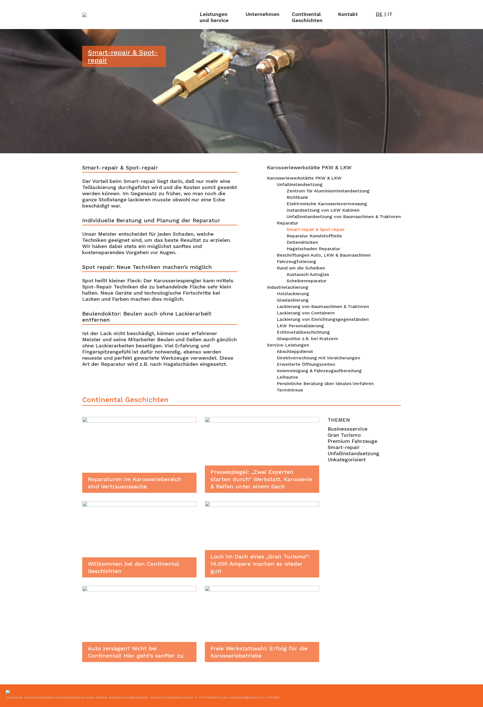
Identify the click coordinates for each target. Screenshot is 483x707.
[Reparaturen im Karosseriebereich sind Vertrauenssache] (139, 454)
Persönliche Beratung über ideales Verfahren (325, 383)
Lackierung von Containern (306, 313)
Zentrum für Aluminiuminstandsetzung (328, 191)
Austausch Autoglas (308, 274)
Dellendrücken (302, 242)
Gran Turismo (344, 435)
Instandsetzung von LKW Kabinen (323, 210)
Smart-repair (344, 447)
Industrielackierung (287, 287)
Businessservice (348, 429)
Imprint (188, 697)
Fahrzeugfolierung (296, 261)
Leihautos (287, 377)
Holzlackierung (293, 293)
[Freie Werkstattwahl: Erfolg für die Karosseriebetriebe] (262, 623)
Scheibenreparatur (306, 280)
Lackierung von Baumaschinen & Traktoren (323, 306)
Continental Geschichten (307, 17)
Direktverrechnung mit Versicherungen (318, 357)
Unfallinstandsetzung (300, 184)
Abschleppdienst (295, 351)
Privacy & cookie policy (166, 697)
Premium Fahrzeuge (352, 441)
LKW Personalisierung (300, 325)
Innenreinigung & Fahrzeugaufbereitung (319, 370)
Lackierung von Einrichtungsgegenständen (323, 319)
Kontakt (348, 14)
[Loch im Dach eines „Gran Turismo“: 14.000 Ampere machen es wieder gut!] (262, 539)
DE (379, 14)
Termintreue (290, 390)
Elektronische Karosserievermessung (327, 203)
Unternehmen (263, 14)
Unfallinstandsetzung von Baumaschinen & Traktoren (344, 216)
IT (389, 14)
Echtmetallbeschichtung (303, 332)
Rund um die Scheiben (301, 268)
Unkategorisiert (347, 459)
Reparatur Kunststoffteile (314, 235)
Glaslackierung (293, 300)
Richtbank (297, 197)
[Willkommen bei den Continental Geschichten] (139, 539)
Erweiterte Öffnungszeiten (306, 364)
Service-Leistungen (288, 345)
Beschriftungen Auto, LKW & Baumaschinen (324, 255)
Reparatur (287, 223)
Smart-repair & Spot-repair (316, 229)
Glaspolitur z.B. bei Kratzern (307, 338)
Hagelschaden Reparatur (313, 248)
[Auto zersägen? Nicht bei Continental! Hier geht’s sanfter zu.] (139, 623)
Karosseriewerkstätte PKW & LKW (304, 178)
